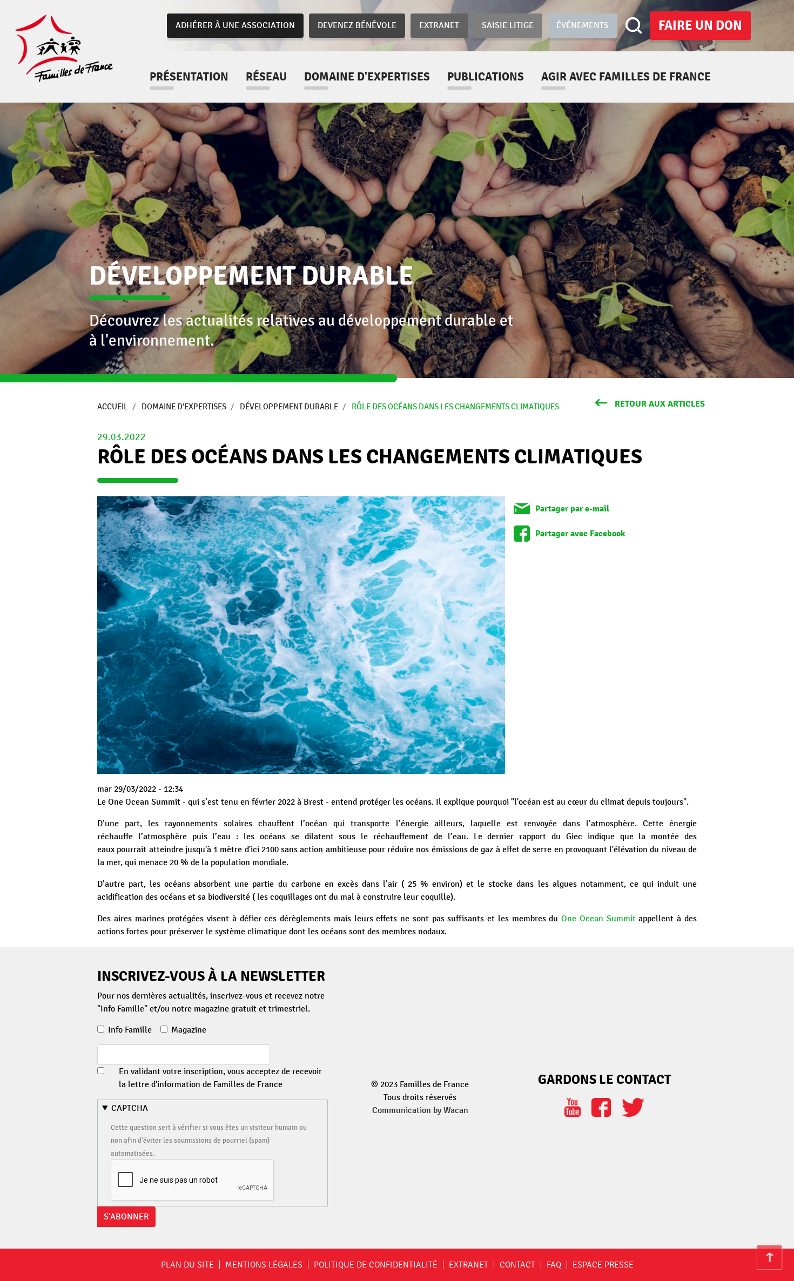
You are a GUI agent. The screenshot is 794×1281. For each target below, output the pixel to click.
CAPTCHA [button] (129, 1108)
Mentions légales (263, 1264)
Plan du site (187, 1264)
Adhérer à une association (235, 25)
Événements (582, 25)
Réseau (266, 77)
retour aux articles (660, 404)
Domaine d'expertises (367, 77)
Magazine (188, 1029)
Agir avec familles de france (626, 77)
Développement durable (289, 407)
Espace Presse (603, 1264)
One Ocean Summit (598, 918)
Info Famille (130, 1029)
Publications (485, 77)
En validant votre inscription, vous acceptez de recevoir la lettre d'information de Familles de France (220, 1078)
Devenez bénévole (357, 25)
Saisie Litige (508, 25)
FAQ (554, 1264)
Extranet (439, 25)
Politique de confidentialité (376, 1264)
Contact (517, 1264)
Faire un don (700, 25)
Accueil (112, 407)
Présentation (189, 77)
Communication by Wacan (420, 1110)
